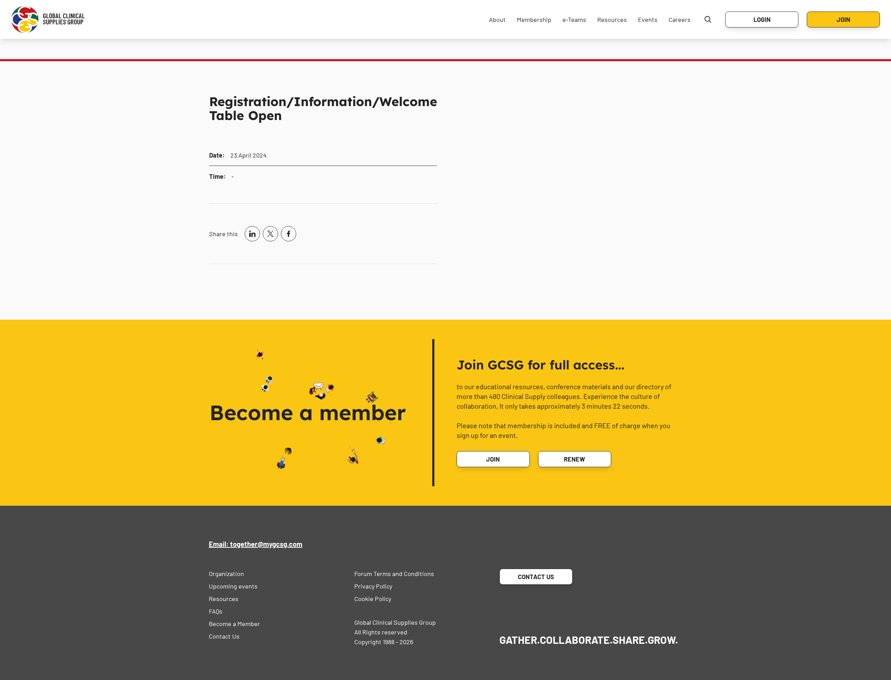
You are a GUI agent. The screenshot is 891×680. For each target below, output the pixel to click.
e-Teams (574, 19)
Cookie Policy (372, 598)
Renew (574, 459)
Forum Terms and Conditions (394, 573)
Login (762, 19)
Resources (612, 19)
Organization (226, 573)
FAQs (215, 611)
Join (843, 19)
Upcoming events (233, 586)
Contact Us (224, 636)
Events (647, 19)
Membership (534, 19)
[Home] (48, 19)
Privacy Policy (373, 586)
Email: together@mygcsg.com (255, 544)
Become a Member (234, 623)
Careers (680, 19)
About (497, 19)
